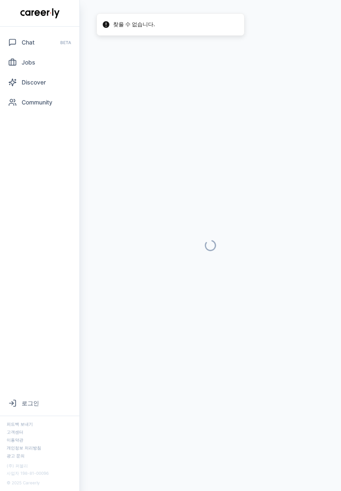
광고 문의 (16, 455)
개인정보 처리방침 (24, 447)
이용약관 (15, 439)
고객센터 (15, 431)
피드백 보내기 (20, 424)
